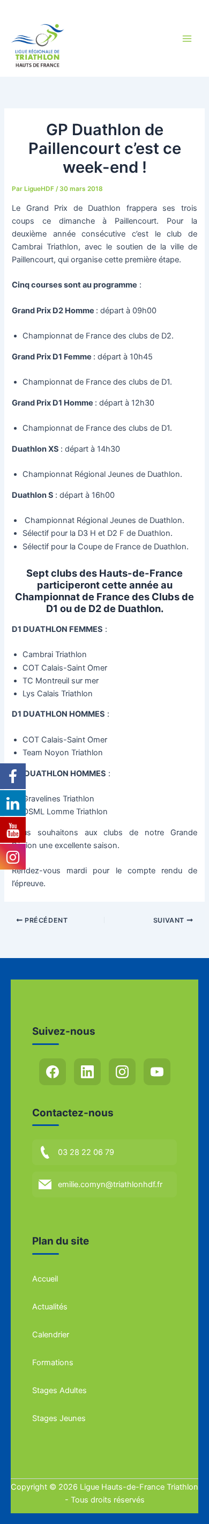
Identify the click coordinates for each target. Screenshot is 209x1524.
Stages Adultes (59, 1390)
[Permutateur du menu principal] (187, 38)
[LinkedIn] (87, 1071)
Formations (52, 1362)
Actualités (50, 1307)
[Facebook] (52, 1071)
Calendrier (50, 1334)
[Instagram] (122, 1071)
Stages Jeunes (59, 1418)
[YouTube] (157, 1071)
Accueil (45, 1279)
